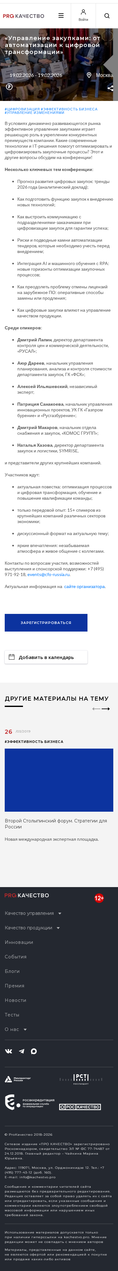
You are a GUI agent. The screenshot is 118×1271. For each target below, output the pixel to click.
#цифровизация (22, 109)
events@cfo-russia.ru (48, 574)
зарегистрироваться (46, 623)
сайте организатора (84, 586)
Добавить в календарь (46, 657)
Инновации (19, 942)
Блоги (12, 971)
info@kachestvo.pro (38, 1177)
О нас (12, 1029)
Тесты (12, 1015)
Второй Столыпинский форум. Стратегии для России (56, 824)
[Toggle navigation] (60, 15)
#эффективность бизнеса (69, 109)
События (16, 957)
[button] (106, 714)
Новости (15, 1000)
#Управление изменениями (35, 112)
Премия (15, 986)
